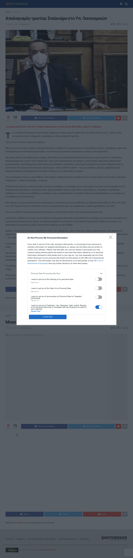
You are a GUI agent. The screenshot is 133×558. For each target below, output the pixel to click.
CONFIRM (48, 317)
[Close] (111, 238)
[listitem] (66, 273)
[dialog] (66, 279)
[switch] (98, 279)
